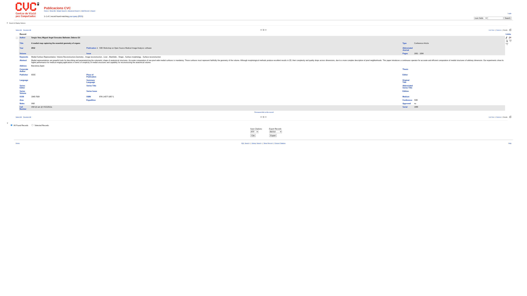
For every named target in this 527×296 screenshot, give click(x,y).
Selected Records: (42, 125)
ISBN (88, 97)
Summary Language (90, 81)
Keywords (24, 57)
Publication (91, 48)
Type (405, 43)
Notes (22, 104)
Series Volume (23, 92)
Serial (405, 107)
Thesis (405, 69)
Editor (405, 75)
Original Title (406, 81)
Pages (405, 53)
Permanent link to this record (264, 112)
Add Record (85, 11)
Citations (498, 30)
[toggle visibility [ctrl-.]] (8, 123)
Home (46, 11)
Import (93, 11)
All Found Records (21, 125)
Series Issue (91, 91)
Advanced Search (74, 11)
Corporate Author (24, 70)
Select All (19, 30)
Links (508, 34)
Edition (406, 91)
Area (21, 100)
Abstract (23, 60)
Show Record (268, 143)
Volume (23, 53)
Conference (407, 100)
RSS (80, 16)
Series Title (91, 86)
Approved (407, 104)
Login (509, 13)
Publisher (24, 75)
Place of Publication (91, 76)
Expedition (91, 100)
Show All (52, 11)
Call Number (23, 108)
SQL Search (245, 143)
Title (21, 43)
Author (22, 38)
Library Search (256, 143)
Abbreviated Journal (408, 49)
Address (23, 66)
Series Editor (22, 87)
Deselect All (27, 30)
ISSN (22, 97)
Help (509, 143)
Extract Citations (280, 143)
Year (21, 48)
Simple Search (61, 11)
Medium (406, 97)
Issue (88, 53)
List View (491, 30)
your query (73, 16)
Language (24, 80)
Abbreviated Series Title (408, 87)
